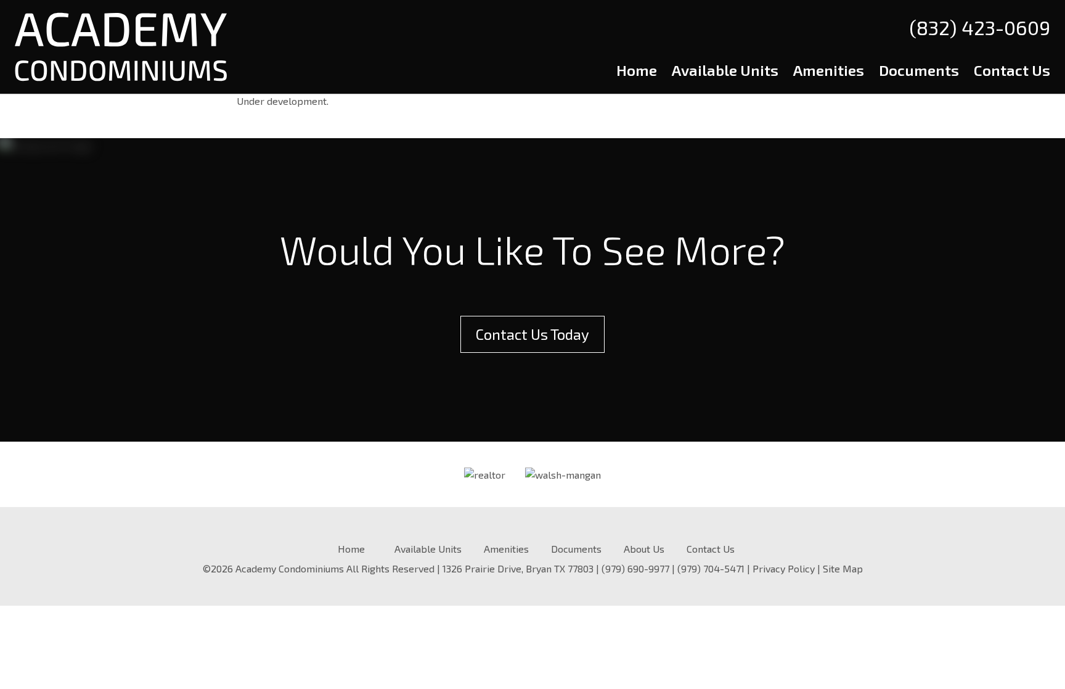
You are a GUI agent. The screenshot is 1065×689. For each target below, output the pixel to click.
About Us (644, 549)
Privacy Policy (784, 568)
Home (636, 70)
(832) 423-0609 (979, 27)
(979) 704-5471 (711, 568)
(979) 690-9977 (635, 568)
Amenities (828, 70)
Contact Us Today (532, 334)
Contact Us (1012, 70)
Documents (919, 70)
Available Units (725, 70)
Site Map (843, 568)
